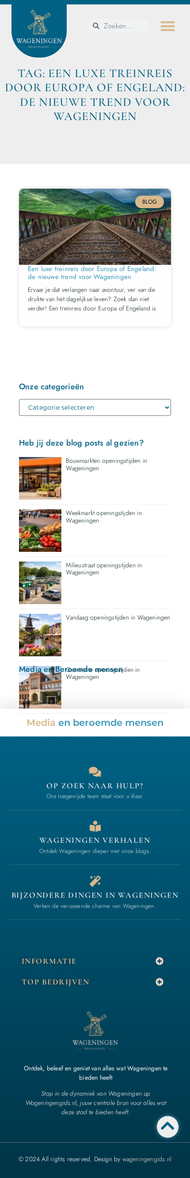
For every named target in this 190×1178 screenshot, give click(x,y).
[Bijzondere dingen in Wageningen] (95, 881)
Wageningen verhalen (94, 840)
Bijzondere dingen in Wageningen (95, 895)
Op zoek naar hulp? (94, 785)
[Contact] (95, 771)
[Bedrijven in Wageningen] (95, 826)
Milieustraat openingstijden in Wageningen (104, 569)
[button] (167, 26)
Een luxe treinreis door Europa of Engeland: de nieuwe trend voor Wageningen (92, 273)
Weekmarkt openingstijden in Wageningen (103, 516)
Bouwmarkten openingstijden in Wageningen (106, 464)
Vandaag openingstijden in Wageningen (118, 617)
